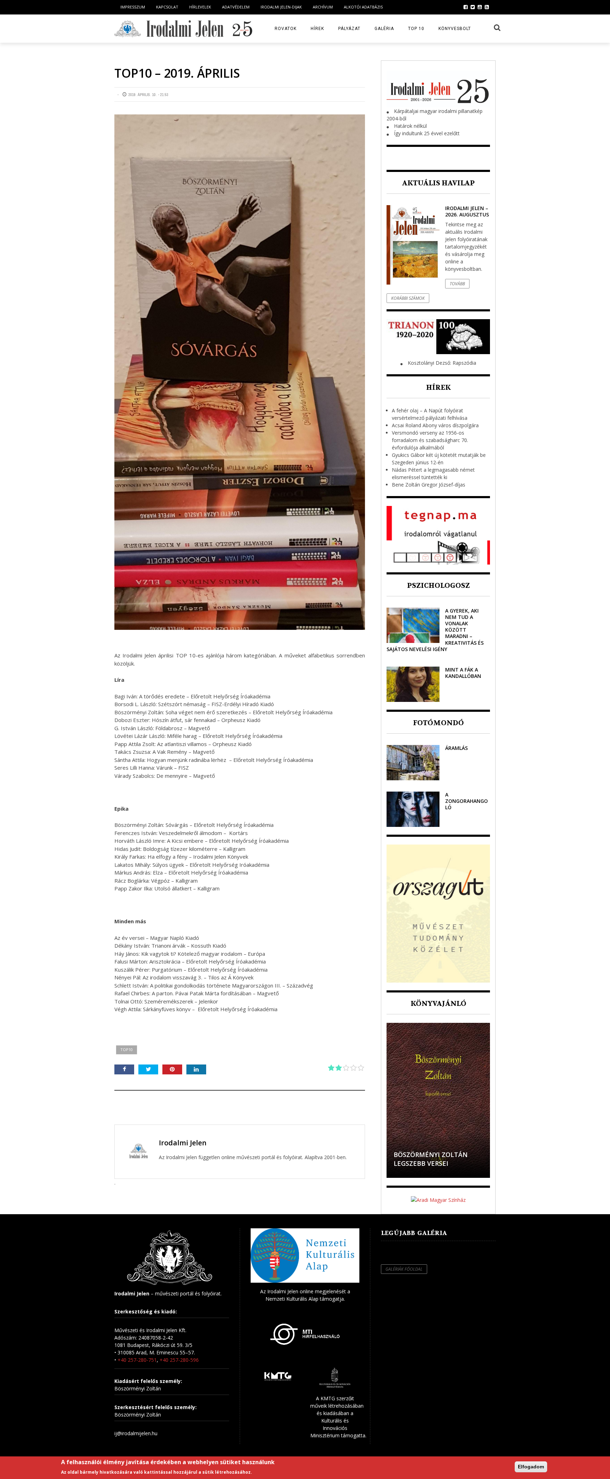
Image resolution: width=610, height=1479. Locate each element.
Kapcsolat (167, 7)
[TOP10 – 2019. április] (239, 372)
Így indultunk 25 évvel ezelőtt (427, 133)
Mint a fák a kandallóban (463, 672)
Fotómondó (438, 722)
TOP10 (126, 1049)
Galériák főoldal (404, 1269)
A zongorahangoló (466, 801)
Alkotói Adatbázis (363, 7)
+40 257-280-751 (137, 1359)
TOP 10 (416, 28)
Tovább (457, 284)
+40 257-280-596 (179, 1359)
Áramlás (456, 748)
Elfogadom (531, 1466)
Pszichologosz (438, 585)
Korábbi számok (408, 298)
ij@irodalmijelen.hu (135, 1433)
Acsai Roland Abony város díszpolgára (435, 425)
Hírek (317, 28)
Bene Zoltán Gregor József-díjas (428, 484)
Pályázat (349, 28)
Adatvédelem (236, 7)
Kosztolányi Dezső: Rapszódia (442, 362)
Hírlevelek (200, 7)
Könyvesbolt (454, 28)
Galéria (384, 28)
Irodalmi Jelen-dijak (281, 7)
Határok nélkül (410, 126)
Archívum (323, 7)
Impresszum (132, 7)
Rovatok (286, 28)
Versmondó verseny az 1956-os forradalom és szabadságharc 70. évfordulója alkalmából (430, 440)
